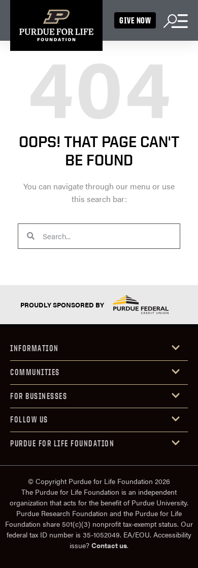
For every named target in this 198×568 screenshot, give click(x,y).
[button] (99, 349)
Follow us (29, 419)
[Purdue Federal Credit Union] (140, 304)
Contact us (109, 545)
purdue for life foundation (62, 443)
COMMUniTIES (35, 372)
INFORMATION (34, 348)
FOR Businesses (38, 396)
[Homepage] (56, 25)
